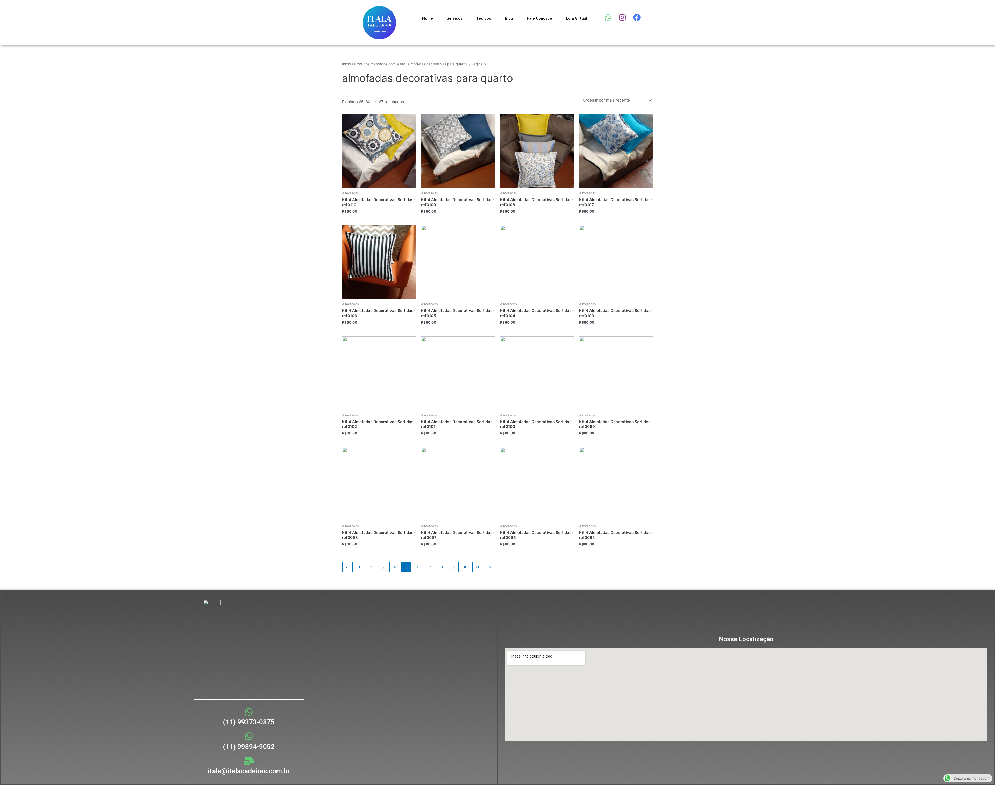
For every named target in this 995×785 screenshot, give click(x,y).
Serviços (455, 18)
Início (346, 64)
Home (427, 18)
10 (465, 567)
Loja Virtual (576, 18)
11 (477, 567)
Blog (509, 18)
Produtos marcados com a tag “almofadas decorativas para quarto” (411, 64)
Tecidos (483, 18)
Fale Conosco (539, 18)
